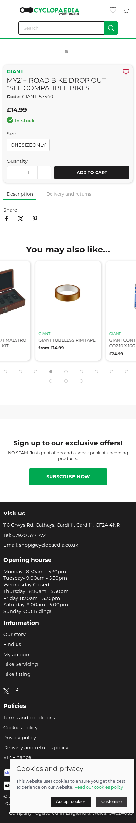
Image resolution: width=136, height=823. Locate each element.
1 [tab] (68, 53)
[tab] (5, 371)
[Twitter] (6, 691)
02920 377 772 (29, 535)
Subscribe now (68, 477)
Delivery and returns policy (35, 747)
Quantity (17, 161)
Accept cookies (71, 801)
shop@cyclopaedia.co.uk (48, 545)
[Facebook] (17, 691)
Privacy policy (19, 738)
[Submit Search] (111, 28)
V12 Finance (17, 757)
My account (17, 655)
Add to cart (92, 172)
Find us (12, 644)
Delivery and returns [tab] (68, 194)
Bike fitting (17, 674)
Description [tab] (20, 194)
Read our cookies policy (98, 787)
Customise (111, 801)
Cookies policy (20, 728)
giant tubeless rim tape (67, 340)
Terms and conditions (29, 717)
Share (10, 210)
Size (11, 134)
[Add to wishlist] (21, 270)
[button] (10, 10)
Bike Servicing (20, 664)
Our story (14, 634)
